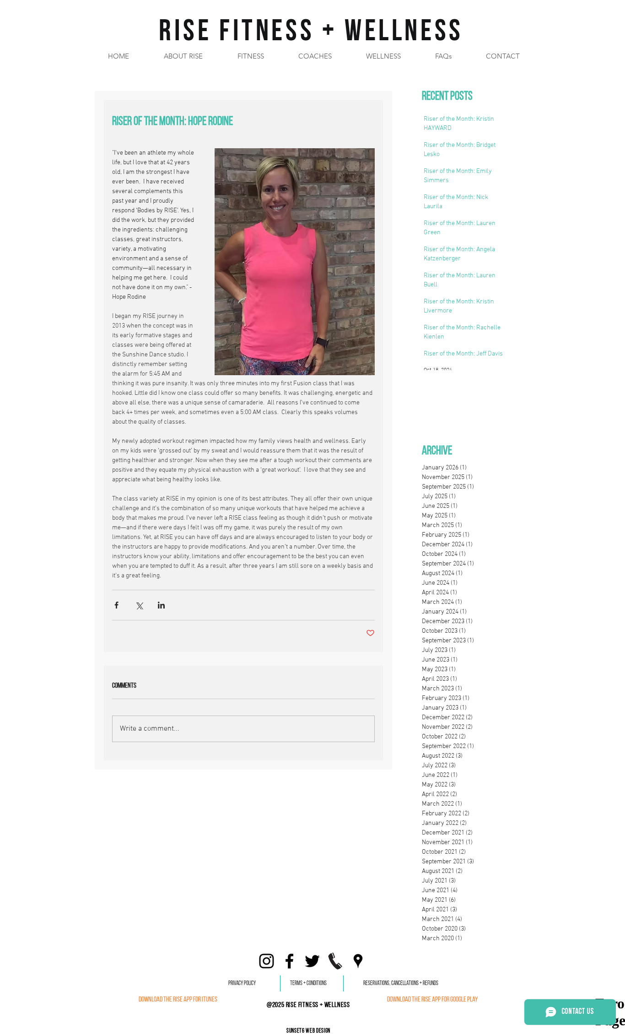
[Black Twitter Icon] (312, 961)
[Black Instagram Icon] (266, 961)
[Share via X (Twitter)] (139, 605)
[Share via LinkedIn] (161, 605)
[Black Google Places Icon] (358, 961)
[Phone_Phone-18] (335, 961)
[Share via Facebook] (116, 605)
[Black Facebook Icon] (289, 961)
